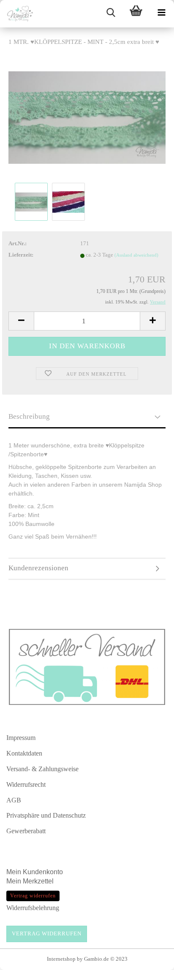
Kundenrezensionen (38, 568)
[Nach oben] (150, 959)
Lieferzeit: (20, 255)
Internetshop (61, 959)
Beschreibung (29, 416)
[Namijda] (17, 13)
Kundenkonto (43, 871)
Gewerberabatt (26, 831)
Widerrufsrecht (26, 784)
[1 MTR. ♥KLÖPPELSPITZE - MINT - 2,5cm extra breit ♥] (87, 117)
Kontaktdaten (24, 753)
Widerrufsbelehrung (32, 907)
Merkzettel (39, 881)
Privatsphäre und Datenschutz (46, 815)
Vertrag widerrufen (47, 933)
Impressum (20, 737)
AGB (13, 800)
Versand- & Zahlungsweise (42, 768)
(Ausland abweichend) (136, 254)
